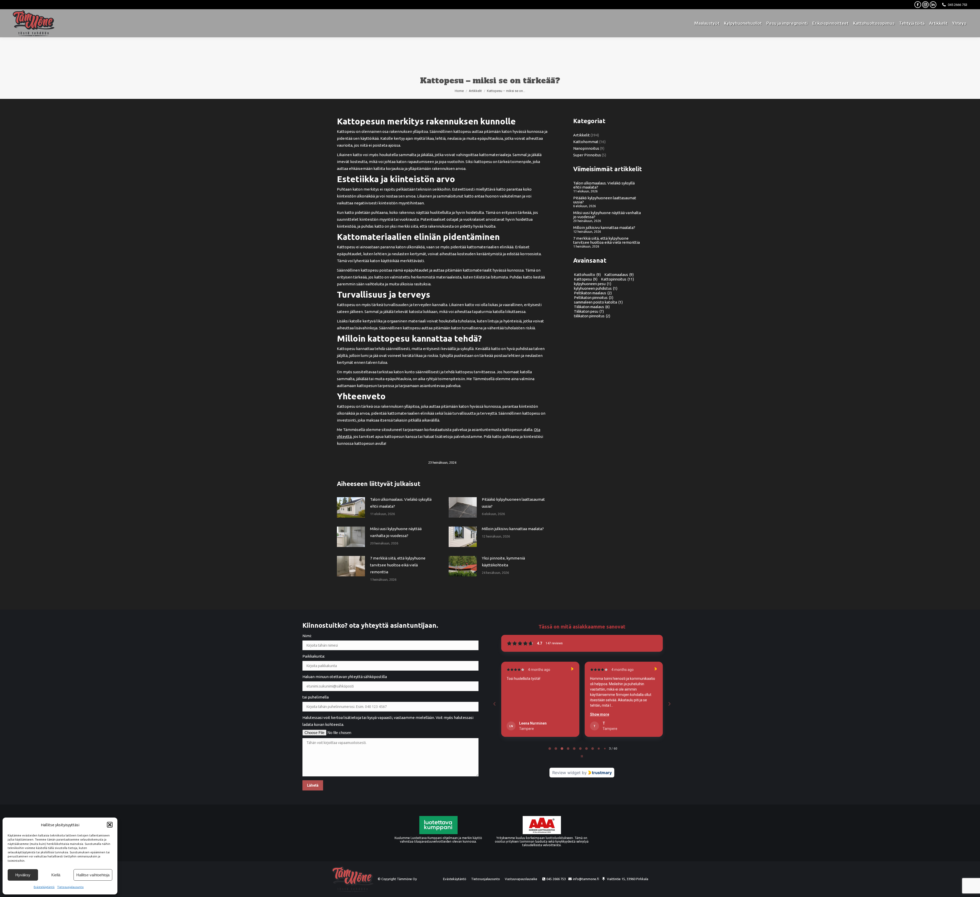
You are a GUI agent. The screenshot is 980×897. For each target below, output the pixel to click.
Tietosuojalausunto (70, 887)
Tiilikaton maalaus (592, 307)
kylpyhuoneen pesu (592, 284)
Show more (516, 714)
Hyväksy (22, 875)
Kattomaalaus (619, 275)
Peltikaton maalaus (593, 293)
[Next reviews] (669, 704)
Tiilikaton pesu (589, 311)
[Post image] (351, 507)
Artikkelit (581, 135)
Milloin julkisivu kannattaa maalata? (513, 529)
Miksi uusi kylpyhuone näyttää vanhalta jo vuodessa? (396, 532)
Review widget (566, 772)
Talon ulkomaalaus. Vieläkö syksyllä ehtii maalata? (401, 502)
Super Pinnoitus (587, 155)
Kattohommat (585, 142)
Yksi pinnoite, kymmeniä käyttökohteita (503, 561)
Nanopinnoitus (586, 148)
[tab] (550, 748)
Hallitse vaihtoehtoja (92, 875)
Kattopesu (585, 279)
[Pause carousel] (581, 756)
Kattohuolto (587, 275)
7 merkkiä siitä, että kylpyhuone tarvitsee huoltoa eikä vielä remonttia (397, 565)
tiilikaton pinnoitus (592, 316)
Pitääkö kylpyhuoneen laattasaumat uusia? (513, 502)
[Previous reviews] (494, 704)
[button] (109, 824)
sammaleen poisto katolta (598, 302)
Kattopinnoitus (617, 279)
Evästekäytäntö (44, 887)
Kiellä (55, 875)
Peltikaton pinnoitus (593, 298)
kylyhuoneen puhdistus (595, 288)
